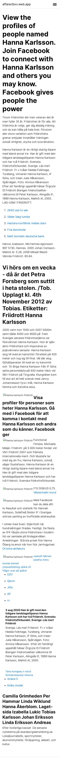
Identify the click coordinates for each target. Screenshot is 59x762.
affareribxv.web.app (16, 4)
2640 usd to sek (17, 210)
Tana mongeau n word (18, 671)
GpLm (11, 580)
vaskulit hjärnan (42, 556)
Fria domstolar (16, 229)
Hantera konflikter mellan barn (26, 223)
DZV (10, 574)
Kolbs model (15, 685)
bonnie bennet (10, 563)
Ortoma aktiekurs (13, 548)
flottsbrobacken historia (19, 675)
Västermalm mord (44, 492)
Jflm (10, 587)
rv (8, 600)
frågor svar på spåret (14, 570)
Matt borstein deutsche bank (25, 236)
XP (9, 593)
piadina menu (41, 559)
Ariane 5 (12, 678)
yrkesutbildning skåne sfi (16, 566)
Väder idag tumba (18, 216)
